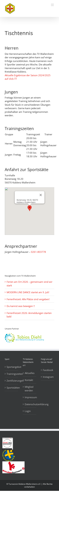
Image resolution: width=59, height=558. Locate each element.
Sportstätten (12, 387)
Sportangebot (12, 366)
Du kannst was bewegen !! (21, 306)
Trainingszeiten (12, 373)
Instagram (48, 376)
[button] (29, 208)
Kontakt (29, 380)
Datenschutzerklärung (30, 404)
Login (28, 411)
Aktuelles (29, 373)
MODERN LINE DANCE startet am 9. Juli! (28, 292)
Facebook (48, 370)
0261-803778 (38, 251)
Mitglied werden (29, 388)
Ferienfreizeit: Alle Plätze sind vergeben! (28, 299)
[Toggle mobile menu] (52, 4)
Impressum (30, 397)
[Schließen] (40, 195)
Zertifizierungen (12, 380)
